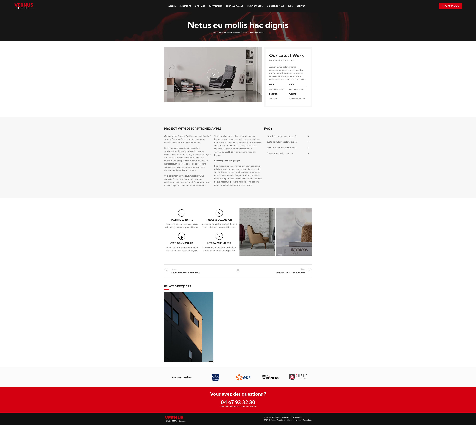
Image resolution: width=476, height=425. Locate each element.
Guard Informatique (304, 420)
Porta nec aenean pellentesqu (281, 147)
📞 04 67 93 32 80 (450, 6)
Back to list (238, 270)
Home (215, 32)
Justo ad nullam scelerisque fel (282, 142)
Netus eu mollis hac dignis (229, 32)
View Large (211, 294)
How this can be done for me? (281, 136)
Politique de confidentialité (291, 417)
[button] (213, 75)
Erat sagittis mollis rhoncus (280, 153)
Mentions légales (271, 417)
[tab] (288, 136)
